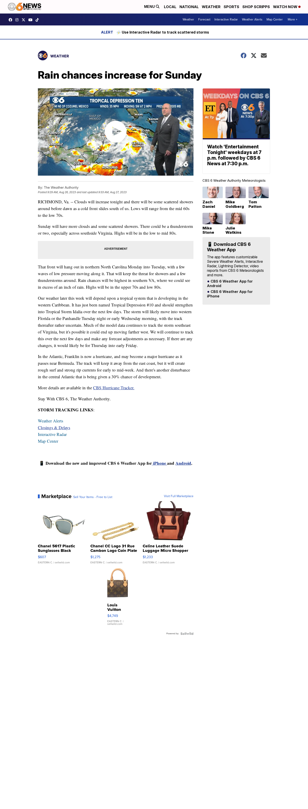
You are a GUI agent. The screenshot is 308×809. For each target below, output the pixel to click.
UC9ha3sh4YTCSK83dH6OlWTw (31, 20)
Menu (150, 7)
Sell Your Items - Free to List (92, 497)
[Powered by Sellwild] (186, 633)
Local (170, 7)
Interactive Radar (226, 19)
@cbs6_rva (38, 20)
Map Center (275, 19)
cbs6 (18, 20)
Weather (211, 7)
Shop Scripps (256, 7)
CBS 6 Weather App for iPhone (230, 294)
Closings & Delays (54, 427)
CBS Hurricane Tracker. (113, 387)
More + (292, 19)
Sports (231, 7)
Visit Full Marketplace (178, 496)
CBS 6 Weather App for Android (230, 283)
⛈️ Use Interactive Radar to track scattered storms (162, 32)
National (189, 7)
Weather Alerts (252, 19)
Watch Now (285, 7)
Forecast (204, 19)
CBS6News (11, 20)
